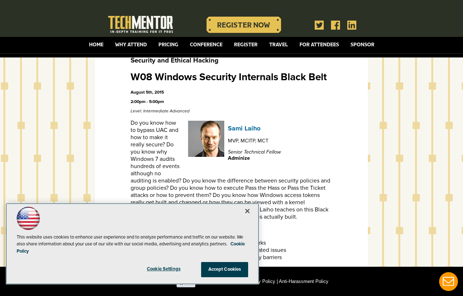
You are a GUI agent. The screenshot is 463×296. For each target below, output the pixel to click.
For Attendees (319, 44)
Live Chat (448, 281)
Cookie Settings (163, 269)
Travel (278, 44)
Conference (206, 44)
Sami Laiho (244, 128)
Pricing (168, 44)
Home (96, 44)
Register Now (243, 25)
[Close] (247, 211)
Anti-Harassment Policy (303, 281)
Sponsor (362, 44)
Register (246, 44)
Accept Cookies (224, 269)
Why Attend (131, 44)
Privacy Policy (260, 281)
